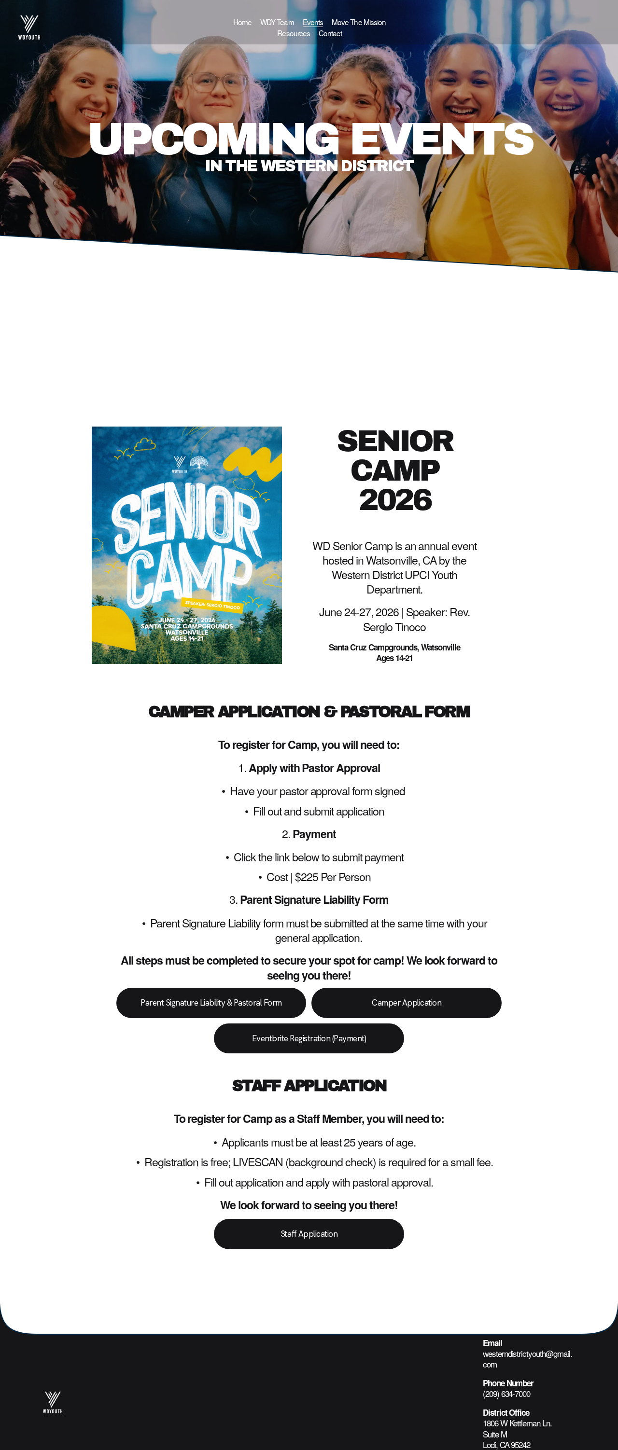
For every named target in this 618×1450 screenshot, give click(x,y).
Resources (293, 33)
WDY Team (277, 21)
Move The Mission (359, 21)
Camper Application (406, 1002)
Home (242, 21)
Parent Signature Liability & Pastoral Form (211, 1002)
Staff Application (309, 1234)
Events (313, 21)
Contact (330, 33)
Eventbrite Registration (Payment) (309, 1038)
